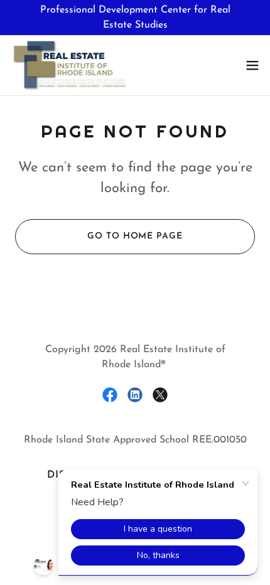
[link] (69, 65)
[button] (252, 65)
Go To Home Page (134, 236)
